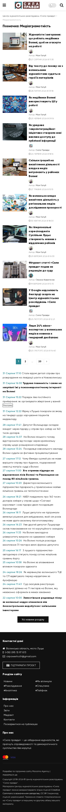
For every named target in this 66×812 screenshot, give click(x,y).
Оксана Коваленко (45, 280)
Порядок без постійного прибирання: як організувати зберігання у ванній (31, 399)
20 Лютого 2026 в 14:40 (43, 350)
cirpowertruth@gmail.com (21, 656)
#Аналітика (10, 690)
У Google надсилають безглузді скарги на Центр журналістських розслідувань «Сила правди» (44, 298)
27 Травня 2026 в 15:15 (41, 189)
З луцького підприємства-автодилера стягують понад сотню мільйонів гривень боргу (29, 554)
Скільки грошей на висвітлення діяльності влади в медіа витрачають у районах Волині (44, 168)
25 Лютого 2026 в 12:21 (42, 319)
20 (39, 361)
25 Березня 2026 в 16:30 (42, 256)
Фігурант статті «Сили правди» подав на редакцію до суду (44, 266)
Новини (8, 263)
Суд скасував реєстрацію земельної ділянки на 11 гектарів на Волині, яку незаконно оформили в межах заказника (30, 588)
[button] (33, 619)
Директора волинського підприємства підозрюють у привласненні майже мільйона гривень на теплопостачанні (32, 487)
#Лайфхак (41, 690)
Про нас (9, 705)
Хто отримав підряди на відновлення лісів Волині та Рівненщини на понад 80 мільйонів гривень (30, 474)
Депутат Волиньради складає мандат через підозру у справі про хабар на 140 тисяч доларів (32, 428)
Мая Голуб (41, 55)
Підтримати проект (23, 665)
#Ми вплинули (43, 681)
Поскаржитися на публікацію (21, 724)
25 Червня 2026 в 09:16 (42, 118)
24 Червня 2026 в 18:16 (41, 154)
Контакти (9, 719)
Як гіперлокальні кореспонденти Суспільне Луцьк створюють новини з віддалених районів (42, 235)
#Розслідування (13, 685)
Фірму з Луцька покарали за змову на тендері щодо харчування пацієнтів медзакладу (32, 415)
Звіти (7, 710)
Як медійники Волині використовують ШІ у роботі (43, 101)
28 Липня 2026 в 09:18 (41, 91)
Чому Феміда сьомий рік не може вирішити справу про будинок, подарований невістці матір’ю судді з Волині (32, 462)
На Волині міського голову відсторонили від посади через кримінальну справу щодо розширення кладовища (29, 440)
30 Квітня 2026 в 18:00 (42, 221)
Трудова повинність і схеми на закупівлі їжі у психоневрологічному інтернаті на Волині (32, 387)
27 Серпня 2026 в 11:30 (42, 59)
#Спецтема (10, 126)
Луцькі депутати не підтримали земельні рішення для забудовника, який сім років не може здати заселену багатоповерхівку (32, 516)
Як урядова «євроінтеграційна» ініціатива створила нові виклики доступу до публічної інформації (45, 132)
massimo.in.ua (10, 775)
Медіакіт (9, 715)
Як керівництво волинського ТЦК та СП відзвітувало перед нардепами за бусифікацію (32, 576)
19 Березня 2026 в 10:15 (42, 284)
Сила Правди (42, 150)
